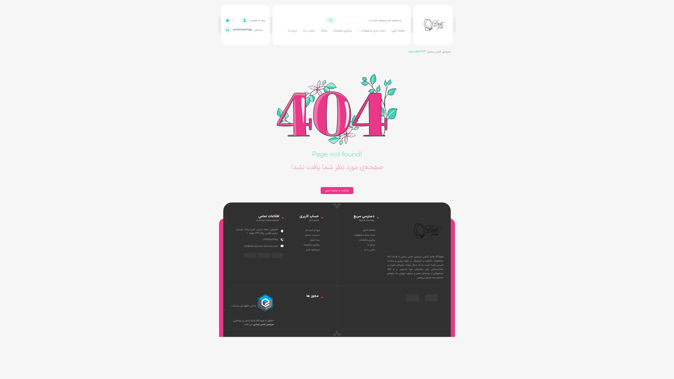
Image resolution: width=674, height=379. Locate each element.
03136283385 (270, 239)
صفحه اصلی (398, 30)
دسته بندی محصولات (373, 30)
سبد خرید (315, 239)
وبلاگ (324, 30)
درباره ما (292, 30)
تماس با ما (309, 30)
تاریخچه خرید (313, 249)
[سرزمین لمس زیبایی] (426, 230)
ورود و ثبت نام (312, 229)
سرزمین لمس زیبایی (439, 51)
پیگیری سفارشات (342, 30)
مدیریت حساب (312, 234)
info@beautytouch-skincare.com (261, 245)
